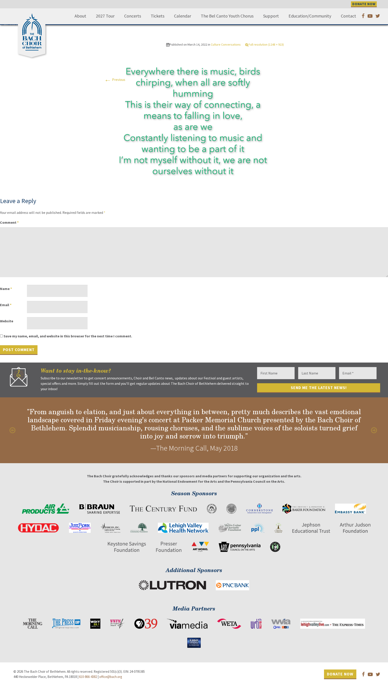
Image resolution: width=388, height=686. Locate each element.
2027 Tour (105, 16)
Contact (348, 16)
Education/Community (310, 16)
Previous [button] (13, 430)
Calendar (182, 16)
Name (6, 288)
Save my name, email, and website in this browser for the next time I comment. (68, 336)
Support (271, 16)
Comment (9, 222)
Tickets (157, 16)
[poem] (194, 122)
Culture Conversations (226, 44)
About (80, 16)
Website (6, 321)
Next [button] (374, 430)
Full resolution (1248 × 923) (266, 44)
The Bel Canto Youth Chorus (227, 16)
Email (5, 305)
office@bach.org (110, 677)
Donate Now (340, 673)
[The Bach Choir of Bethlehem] (33, 30)
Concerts (132, 16)
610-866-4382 (88, 677)
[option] (194, 430)
